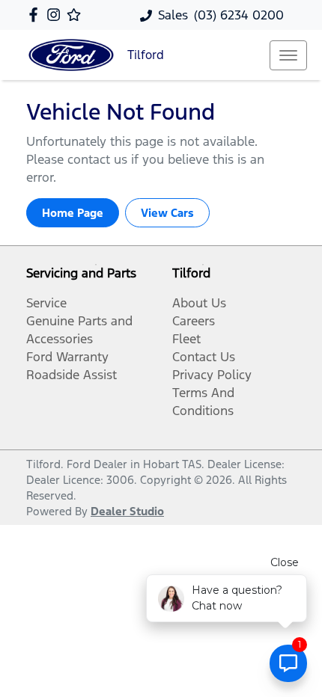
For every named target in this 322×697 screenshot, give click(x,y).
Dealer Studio (127, 511)
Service (46, 303)
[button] (288, 55)
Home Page (72, 213)
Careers (193, 321)
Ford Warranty (67, 356)
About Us (199, 303)
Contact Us (203, 356)
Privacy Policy (212, 374)
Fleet (186, 339)
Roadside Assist (71, 374)
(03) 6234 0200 (239, 15)
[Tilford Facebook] (36, 14)
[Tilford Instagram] (56, 14)
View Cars (167, 213)
